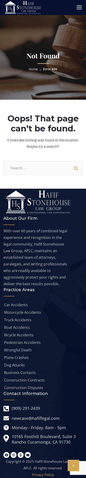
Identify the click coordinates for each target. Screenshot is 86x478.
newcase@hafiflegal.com (36, 418)
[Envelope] (28, 455)
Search (76, 168)
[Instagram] (14, 455)
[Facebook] (6, 455)
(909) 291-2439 (26, 408)
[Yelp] (21, 455)
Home (33, 69)
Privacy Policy (43, 474)
